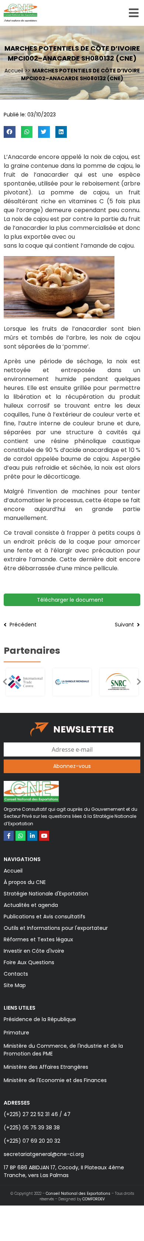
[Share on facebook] (10, 132)
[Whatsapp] (20, 836)
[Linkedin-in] (32, 836)
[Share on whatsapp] (27, 132)
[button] (139, 682)
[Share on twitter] (44, 132)
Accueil (13, 70)
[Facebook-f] (9, 836)
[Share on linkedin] (61, 132)
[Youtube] (44, 836)
